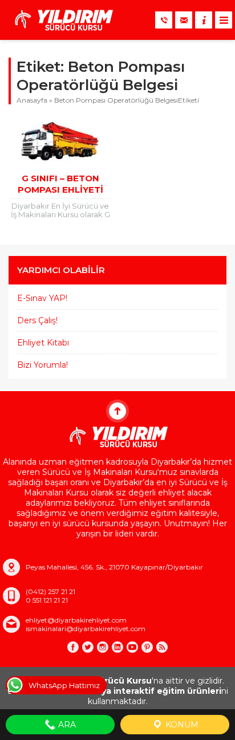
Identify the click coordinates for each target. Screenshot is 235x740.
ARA (66, 724)
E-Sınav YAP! (42, 298)
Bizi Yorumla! (42, 365)
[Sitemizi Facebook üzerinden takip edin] (73, 647)
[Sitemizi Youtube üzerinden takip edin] (132, 647)
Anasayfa (32, 100)
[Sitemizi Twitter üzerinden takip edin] (88, 647)
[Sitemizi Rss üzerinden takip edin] (162, 647)
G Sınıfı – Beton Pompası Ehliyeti (60, 184)
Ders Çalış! (37, 320)
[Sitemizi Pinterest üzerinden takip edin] (147, 647)
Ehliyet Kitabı (43, 343)
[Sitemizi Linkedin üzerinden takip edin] (117, 647)
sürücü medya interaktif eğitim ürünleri (135, 691)
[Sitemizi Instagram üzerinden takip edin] (102, 647)
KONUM (180, 724)
